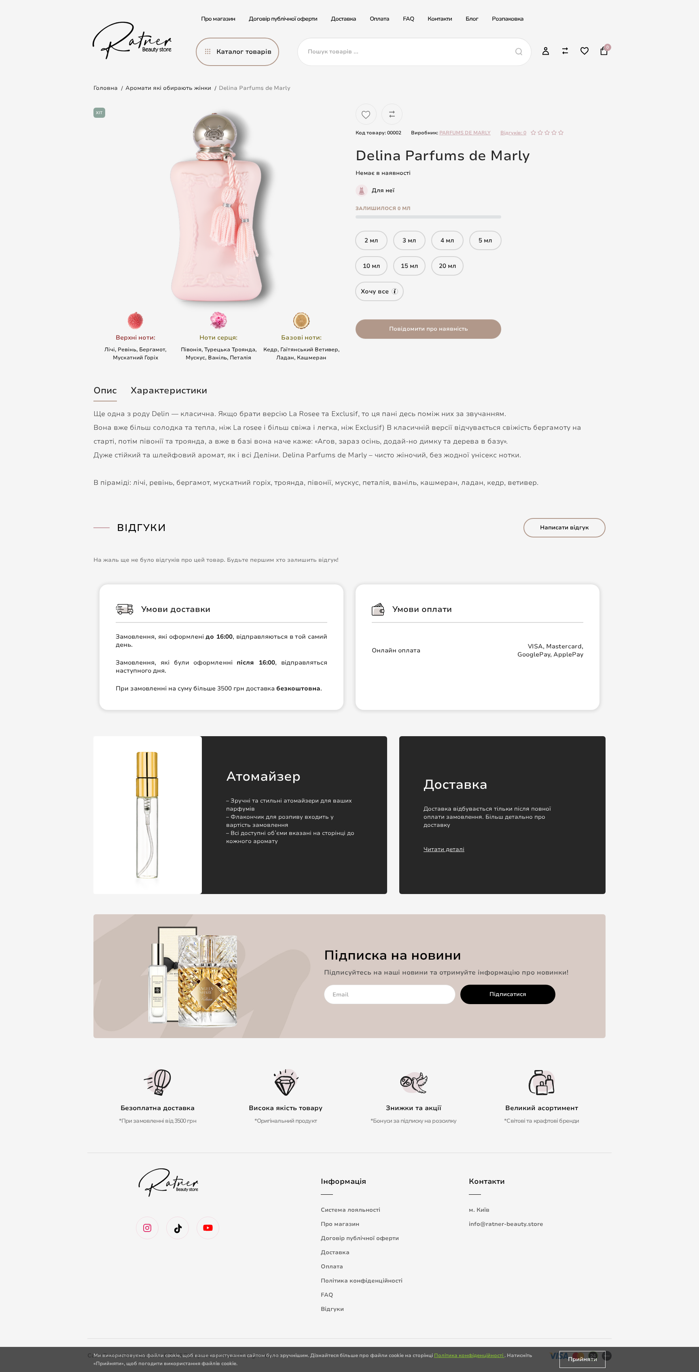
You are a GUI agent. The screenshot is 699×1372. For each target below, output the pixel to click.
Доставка (343, 19)
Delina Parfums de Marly (254, 88)
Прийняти (582, 1359)
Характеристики (169, 390)
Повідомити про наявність (428, 329)
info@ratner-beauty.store (506, 1224)
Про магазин (218, 19)
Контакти (440, 19)
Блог (472, 19)
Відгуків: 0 (513, 133)
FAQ (408, 19)
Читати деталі (444, 849)
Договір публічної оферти (283, 19)
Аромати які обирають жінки (168, 88)
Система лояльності (350, 1210)
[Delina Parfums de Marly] (218, 208)
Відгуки (332, 1309)
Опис (105, 390)
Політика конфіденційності (361, 1281)
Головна (105, 88)
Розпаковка (507, 19)
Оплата (379, 19)
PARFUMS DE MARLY (465, 133)
